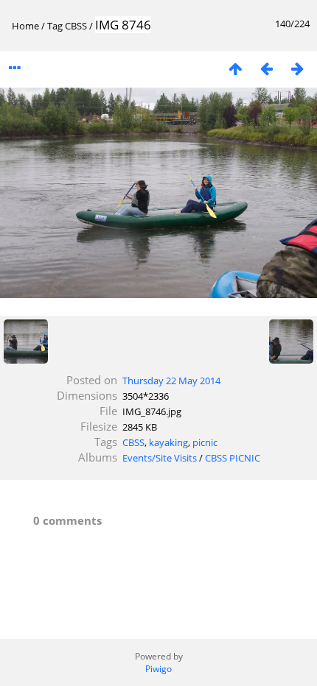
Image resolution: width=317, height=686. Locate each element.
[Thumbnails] (235, 68)
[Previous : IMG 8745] (266, 68)
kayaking (168, 442)
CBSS (76, 25)
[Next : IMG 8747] (297, 68)
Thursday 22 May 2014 (171, 380)
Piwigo (158, 668)
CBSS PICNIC (232, 457)
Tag (55, 25)
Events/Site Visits (159, 457)
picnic (204, 442)
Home (25, 25)
